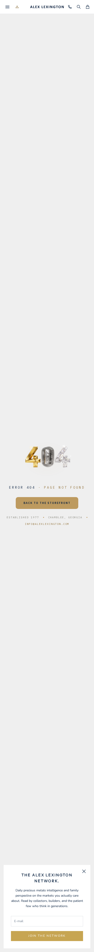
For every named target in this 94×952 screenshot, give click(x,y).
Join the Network (46, 936)
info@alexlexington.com (47, 524)
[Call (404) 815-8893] (69, 7)
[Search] (78, 7)
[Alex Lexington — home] (47, 7)
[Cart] (87, 7)
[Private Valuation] (17, 7)
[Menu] (7, 7)
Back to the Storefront (47, 503)
